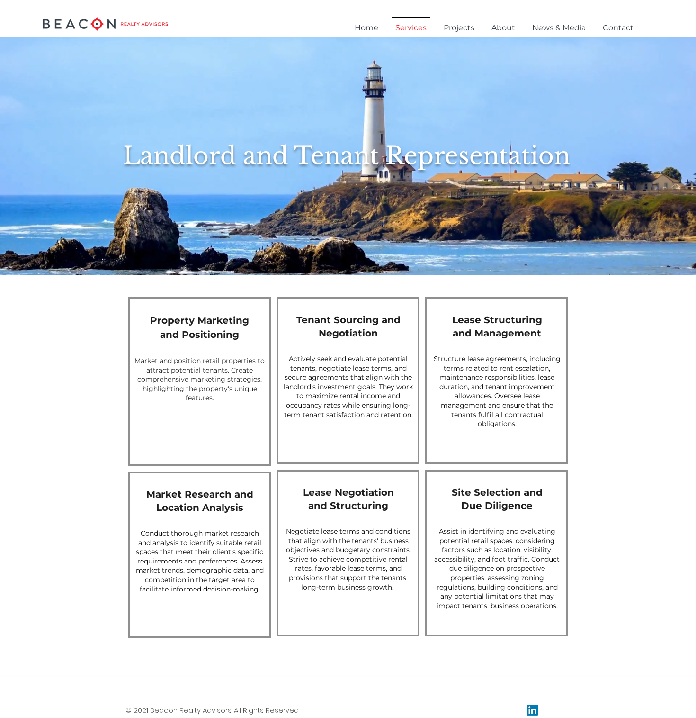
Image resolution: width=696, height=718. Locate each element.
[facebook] (532, 710)
